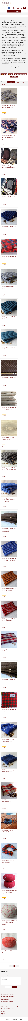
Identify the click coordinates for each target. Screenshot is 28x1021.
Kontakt (3, 1013)
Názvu (23, 82)
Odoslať (14, 987)
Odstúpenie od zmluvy (7, 1015)
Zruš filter (14, 76)
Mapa (3, 1003)
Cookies (4, 1011)
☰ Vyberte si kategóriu (13, 11)
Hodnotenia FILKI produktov (8, 996)
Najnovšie (4, 84)
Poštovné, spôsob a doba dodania (9, 1010)
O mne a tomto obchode (7, 993)
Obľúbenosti (11, 82)
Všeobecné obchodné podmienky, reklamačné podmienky (14, 1006)
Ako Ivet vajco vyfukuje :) (7, 1001)
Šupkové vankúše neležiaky (8, 994)
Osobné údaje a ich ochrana (8, 1008)
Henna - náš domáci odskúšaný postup (10, 998)
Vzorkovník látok (5, 999)
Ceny (18, 82)
